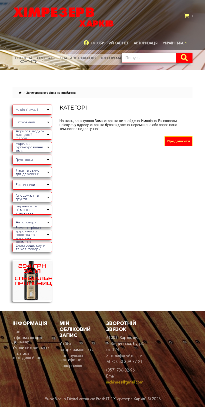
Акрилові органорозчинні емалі (29, 147)
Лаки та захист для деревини (28, 172)
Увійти (65, 343)
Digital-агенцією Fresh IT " (89, 398)
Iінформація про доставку (27, 339)
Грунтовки (24, 159)
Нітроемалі (25, 122)
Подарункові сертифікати (71, 357)
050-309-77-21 (129, 361)
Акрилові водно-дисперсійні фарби (30, 135)
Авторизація (146, 43)
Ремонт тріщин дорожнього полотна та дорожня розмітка (28, 235)
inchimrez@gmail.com (124, 381)
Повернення (71, 365)
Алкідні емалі (27, 109)
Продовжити (178, 141)
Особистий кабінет (109, 43)
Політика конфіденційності (28, 355)
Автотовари (26, 222)
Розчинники (25, 184)
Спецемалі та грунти (27, 197)
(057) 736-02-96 (120, 369)
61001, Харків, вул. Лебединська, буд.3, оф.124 (125, 343)
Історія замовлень (76, 349)
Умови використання (31, 347)
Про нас (20, 331)
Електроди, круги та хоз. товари (30, 247)
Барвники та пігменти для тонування (26, 210)
